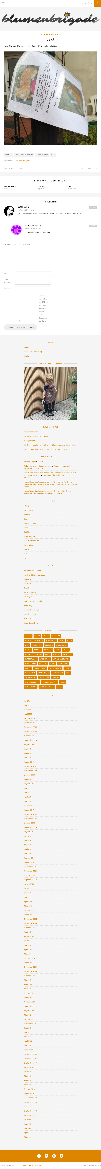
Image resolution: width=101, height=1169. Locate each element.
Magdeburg (45, 659)
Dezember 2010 (30, 1054)
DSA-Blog (27, 588)
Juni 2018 (27, 749)
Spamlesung (30, 677)
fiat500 (27, 532)
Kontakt (27, 356)
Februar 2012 (29, 1019)
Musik (26, 549)
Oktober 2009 (29, 1106)
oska (53, 155)
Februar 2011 (29, 1050)
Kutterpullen (31, 659)
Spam (68, 673)
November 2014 (30, 923)
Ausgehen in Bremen (34, 640)
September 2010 (30, 1063)
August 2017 (29, 784)
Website (7, 289)
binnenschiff (61, 645)
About (26, 347)
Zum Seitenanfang (91, 1165)
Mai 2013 (27, 980)
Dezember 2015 (30, 866)
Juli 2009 (27, 1119)
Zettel (59, 687)
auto (61, 640)
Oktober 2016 (29, 823)
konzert (56, 654)
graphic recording (33, 654)
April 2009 (28, 1132)
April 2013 (28, 984)
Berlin (69, 640)
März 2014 (28, 954)
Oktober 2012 (29, 1002)
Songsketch (57, 673)
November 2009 (30, 1102)
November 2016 (30, 818)
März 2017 (28, 801)
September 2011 (30, 1028)
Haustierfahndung (50, 35)
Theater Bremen (32, 682)
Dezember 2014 (30, 919)
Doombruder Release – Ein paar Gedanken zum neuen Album (49, 449)
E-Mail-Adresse (7, 281)
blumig (28, 650)
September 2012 (30, 1006)
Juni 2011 (27, 1032)
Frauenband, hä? (31, 432)
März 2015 (28, 906)
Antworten (93, 207)
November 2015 (30, 871)
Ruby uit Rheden (10, 186)
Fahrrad (27, 527)
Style (26, 558)
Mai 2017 (27, 792)
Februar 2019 (29, 718)
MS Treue (43, 664)
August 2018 (29, 744)
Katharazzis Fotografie (33, 601)
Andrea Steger (30, 461)
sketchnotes (43, 673)
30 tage (28, 636)
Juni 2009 (27, 1124)
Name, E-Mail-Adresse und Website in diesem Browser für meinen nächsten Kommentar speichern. (43, 308)
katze (47, 654)
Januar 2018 (29, 762)
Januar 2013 (29, 997)
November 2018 (30, 731)
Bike (27, 645)
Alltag (26, 506)
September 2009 (30, 1111)
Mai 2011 (27, 1037)
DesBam (27, 583)
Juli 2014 (27, 941)
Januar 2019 (29, 722)
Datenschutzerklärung (33, 351)
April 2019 (28, 714)
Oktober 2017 (29, 775)
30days (37, 636)
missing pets (42, 155)
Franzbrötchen (30, 536)
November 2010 (30, 1058)
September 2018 (30, 740)
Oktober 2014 (29, 927)
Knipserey (28, 605)
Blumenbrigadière (25, 160)
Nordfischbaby (30, 614)
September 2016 (30, 827)
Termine (55, 677)
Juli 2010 (27, 1071)
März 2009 (28, 1137)
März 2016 (28, 853)
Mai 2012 (27, 1015)
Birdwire (27, 579)
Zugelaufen (40, 186)
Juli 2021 (27, 701)
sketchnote (30, 673)
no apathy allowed (31, 610)
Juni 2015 (27, 893)
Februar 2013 (29, 993)
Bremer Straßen (30, 523)
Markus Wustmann (61, 659)
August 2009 (29, 1115)
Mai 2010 (27, 1076)
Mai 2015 (27, 897)
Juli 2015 (27, 888)
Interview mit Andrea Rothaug (36, 436)
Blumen (27, 514)
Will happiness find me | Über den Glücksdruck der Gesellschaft (49, 445)
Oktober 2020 (29, 709)
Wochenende (30, 687)
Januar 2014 (29, 962)
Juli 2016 (27, 836)
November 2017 (30, 770)
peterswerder (55, 668)
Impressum (22, 1165)
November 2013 (30, 971)
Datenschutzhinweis (35, 1165)
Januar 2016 (29, 862)
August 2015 (29, 884)
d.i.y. (57, 650)
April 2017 (28, 797)
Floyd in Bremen (30, 592)
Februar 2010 (29, 1089)
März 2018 (28, 757)
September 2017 (30, 779)
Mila (69, 186)
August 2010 (29, 1067)
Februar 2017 (29, 805)
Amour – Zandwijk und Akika (50, 493)
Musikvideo (63, 664)
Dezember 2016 (30, 814)
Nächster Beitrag (88, 169)
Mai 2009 (27, 1128)
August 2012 (29, 1010)
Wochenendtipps (47, 687)
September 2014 (30, 932)
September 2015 (30, 880)
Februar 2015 (29, 910)
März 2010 (28, 1084)
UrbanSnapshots (31, 623)
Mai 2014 (27, 945)
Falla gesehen (29, 440)
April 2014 (28, 949)
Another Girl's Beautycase (34, 575)
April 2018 (28, 753)
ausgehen (56, 636)
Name (6, 273)
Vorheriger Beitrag (13, 169)
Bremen (8, 155)
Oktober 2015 (29, 875)
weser (62, 682)
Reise (26, 554)
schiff (67, 668)
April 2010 (28, 1080)
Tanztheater (44, 677)
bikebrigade (37, 645)
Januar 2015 (29, 914)
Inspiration (28, 545)
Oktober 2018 (29, 736)
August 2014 (29, 936)
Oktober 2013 (29, 975)
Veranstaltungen (49, 682)
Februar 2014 (29, 958)
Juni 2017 (27, 788)
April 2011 (28, 1041)
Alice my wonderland (32, 570)
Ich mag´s (28, 597)
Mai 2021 (27, 705)
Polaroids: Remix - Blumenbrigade (37, 466)
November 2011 (30, 1023)
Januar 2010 (29, 1093)
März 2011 (28, 1045)
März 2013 (28, 989)
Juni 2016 (27, 840)
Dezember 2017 (30, 766)
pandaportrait (40, 668)
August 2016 (29, 832)
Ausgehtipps (29, 510)
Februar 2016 (29, 858)
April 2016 (28, 849)
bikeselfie (49, 645)
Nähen (28, 668)
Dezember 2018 (30, 727)
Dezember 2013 (30, 967)
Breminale (48, 650)
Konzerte (67, 654)
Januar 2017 (29, 810)
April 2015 (28, 901)
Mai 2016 (27, 845)
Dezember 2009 (30, 1098)
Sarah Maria (23, 207)
